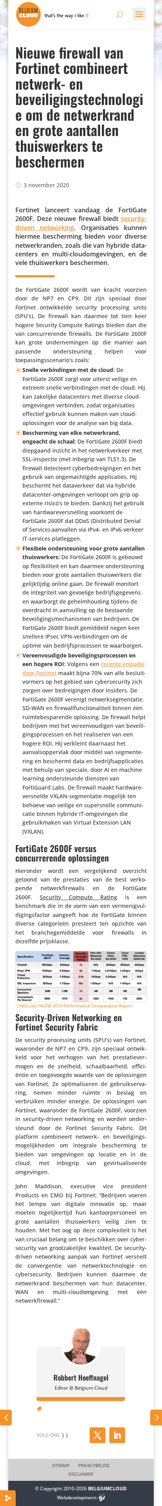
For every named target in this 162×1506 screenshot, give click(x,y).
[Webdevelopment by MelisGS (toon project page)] (102, 1497)
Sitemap (61, 1465)
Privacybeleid (94, 1465)
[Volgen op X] (97, 1435)
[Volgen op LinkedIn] (117, 1435)
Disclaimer (80, 1474)
